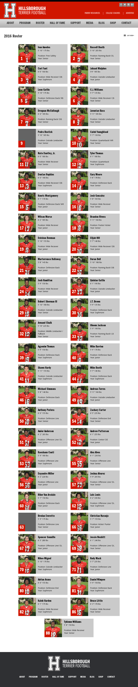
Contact (126, 23)
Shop (113, 23)
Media (89, 23)
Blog (102, 23)
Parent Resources (92, 13)
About (10, 23)
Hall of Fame (57, 23)
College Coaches (113, 13)
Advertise (130, 13)
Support (75, 23)
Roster (40, 23)
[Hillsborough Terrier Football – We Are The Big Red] (25, 10)
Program (24, 23)
